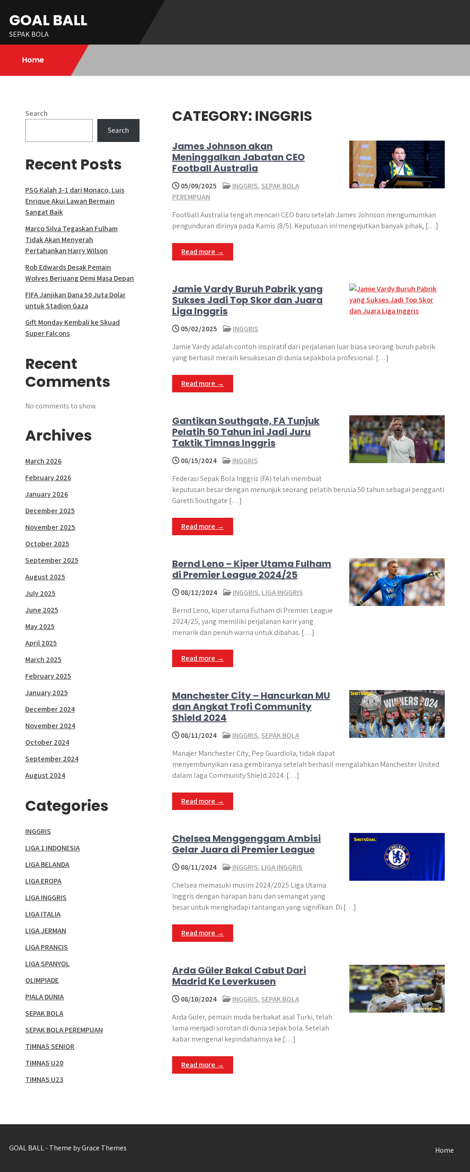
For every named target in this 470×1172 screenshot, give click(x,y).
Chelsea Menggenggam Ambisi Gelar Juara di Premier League (246, 844)
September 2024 (51, 759)
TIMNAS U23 (44, 1079)
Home (33, 60)
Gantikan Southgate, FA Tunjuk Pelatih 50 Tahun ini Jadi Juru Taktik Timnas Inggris (245, 431)
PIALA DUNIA (44, 997)
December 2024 (50, 709)
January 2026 (46, 494)
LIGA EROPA (43, 881)
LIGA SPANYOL (47, 963)
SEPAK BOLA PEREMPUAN (64, 1030)
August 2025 (45, 577)
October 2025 (47, 544)
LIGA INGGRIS (282, 592)
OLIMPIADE (42, 980)
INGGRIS (245, 186)
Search (36, 113)
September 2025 (51, 560)
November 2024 (50, 725)
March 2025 (43, 659)
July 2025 (40, 593)
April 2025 (41, 643)
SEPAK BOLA (280, 735)
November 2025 (50, 527)
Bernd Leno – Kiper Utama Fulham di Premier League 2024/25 (251, 569)
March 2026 (43, 461)
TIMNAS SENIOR (49, 1046)
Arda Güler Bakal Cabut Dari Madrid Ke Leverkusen (239, 976)
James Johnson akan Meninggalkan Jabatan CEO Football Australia (238, 157)
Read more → (202, 251)
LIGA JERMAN (45, 930)
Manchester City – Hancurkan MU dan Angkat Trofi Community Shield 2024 (251, 706)
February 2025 (48, 676)
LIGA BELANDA (47, 864)
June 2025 (41, 610)
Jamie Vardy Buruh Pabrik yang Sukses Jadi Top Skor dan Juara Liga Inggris (247, 300)
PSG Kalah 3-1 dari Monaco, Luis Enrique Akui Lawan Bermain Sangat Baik (74, 201)
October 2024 (47, 742)
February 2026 (48, 477)
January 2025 (46, 692)
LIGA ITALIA (43, 914)
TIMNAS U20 (44, 1063)
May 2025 (40, 626)
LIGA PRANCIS (46, 947)
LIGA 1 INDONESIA (52, 848)
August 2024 (45, 775)
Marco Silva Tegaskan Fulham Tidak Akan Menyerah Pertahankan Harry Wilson (71, 239)
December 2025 (50, 510)
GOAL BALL (48, 20)
